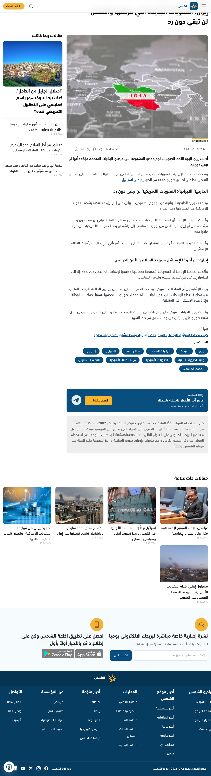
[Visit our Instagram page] (40, 769)
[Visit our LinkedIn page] (17, 769)
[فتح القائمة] (204, 6)
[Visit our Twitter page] (32, 769)
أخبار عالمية (167, 735)
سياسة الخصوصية (52, 720)
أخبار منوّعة (91, 692)
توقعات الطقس (90, 738)
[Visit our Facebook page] (48, 769)
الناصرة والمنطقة (126, 711)
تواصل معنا (15, 711)
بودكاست (205, 729)
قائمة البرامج (203, 711)
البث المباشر (12, 6)
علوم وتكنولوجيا (90, 729)
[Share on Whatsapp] (78, 149)
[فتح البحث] (31, 6)
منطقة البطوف (127, 745)
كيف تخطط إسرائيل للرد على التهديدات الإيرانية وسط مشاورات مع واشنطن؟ (151, 335)
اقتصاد (95, 702)
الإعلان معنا (14, 702)
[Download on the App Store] (89, 654)
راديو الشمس (200, 692)
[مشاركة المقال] (102, 149)
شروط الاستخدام (52, 729)
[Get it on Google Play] (58, 654)
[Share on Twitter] (90, 149)
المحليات (130, 692)
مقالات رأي (167, 744)
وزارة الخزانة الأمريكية (122, 360)
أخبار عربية (168, 726)
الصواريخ (111, 351)
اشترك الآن (121, 655)
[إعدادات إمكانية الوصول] (9, 767)
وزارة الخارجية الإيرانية (191, 360)
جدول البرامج (203, 720)
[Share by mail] (84, 149)
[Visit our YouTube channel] (25, 769)
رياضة (97, 711)
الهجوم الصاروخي (193, 368)
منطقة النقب (129, 720)
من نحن (58, 702)
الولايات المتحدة (160, 351)
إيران (201, 351)
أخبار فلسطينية (165, 708)
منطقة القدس (128, 702)
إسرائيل (127, 180)
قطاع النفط (132, 351)
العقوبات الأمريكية (157, 360)
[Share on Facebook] (96, 149)
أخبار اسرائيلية (165, 717)
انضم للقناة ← (98, 400)
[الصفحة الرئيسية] (188, 6)
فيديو (170, 753)
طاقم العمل (55, 711)
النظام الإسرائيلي (89, 360)
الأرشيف (17, 720)
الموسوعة (94, 720)
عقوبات (184, 351)
